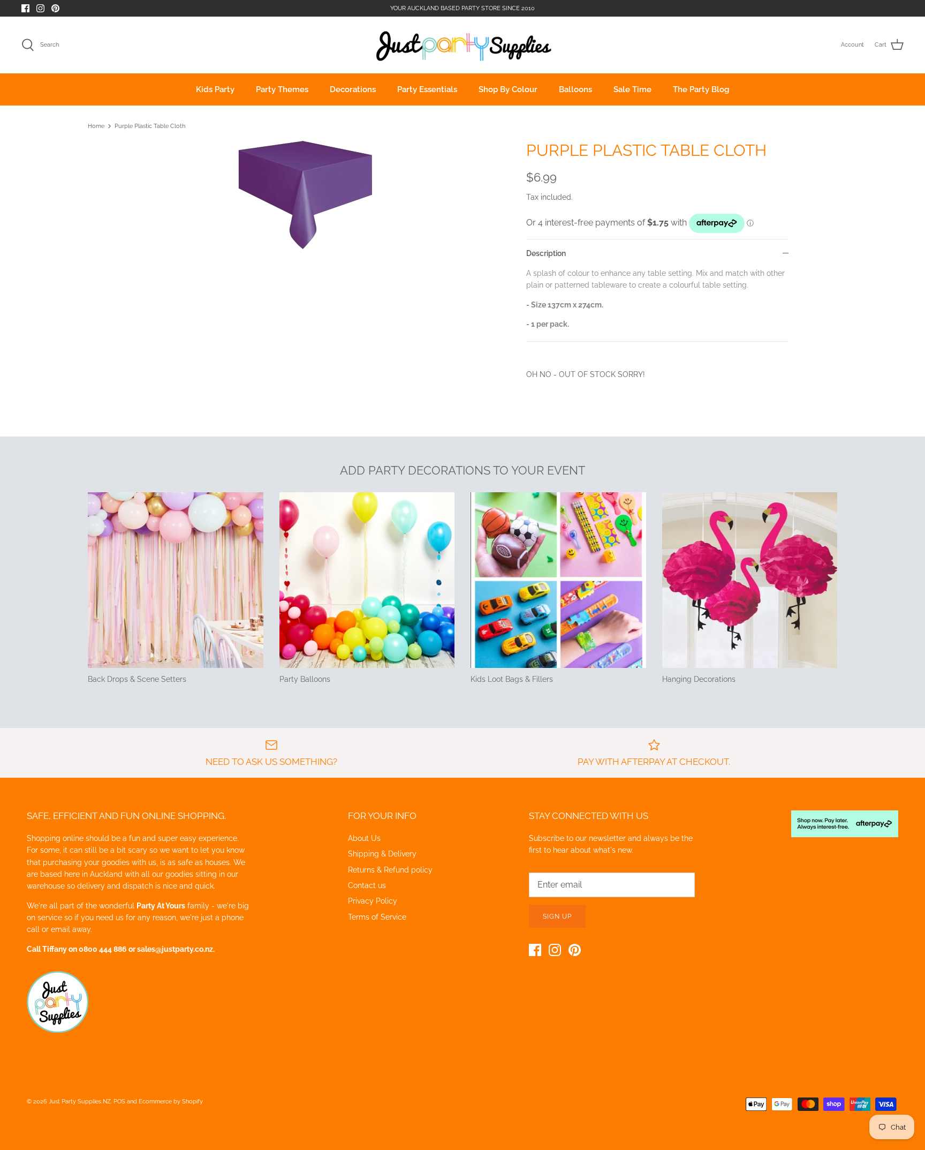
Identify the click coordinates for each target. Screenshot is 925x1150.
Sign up (557, 916)
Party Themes (282, 89)
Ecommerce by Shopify (171, 1101)
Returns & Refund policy (390, 870)
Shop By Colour (508, 89)
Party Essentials (427, 89)
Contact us (367, 885)
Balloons (575, 89)
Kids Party (215, 89)
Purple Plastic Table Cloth (150, 126)
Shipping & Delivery (382, 854)
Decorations (353, 89)
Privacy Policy (372, 901)
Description (546, 253)
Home (96, 126)
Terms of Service (377, 917)
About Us (364, 838)
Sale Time (632, 89)
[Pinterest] (55, 8)
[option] (305, 195)
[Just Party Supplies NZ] (462, 45)
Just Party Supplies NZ (80, 1101)
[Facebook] (25, 8)
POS (119, 1101)
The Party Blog (701, 89)
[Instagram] (40, 8)
